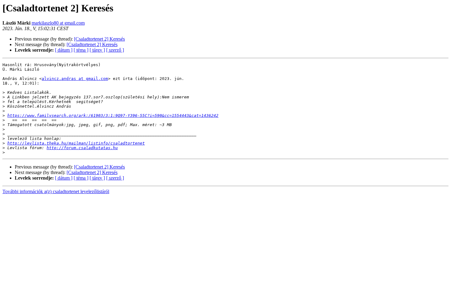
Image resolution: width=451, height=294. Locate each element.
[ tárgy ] (97, 50)
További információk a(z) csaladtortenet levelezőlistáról (55, 191)
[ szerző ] (115, 50)
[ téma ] (81, 50)
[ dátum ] (63, 50)
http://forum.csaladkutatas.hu (82, 147)
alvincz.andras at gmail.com (75, 78)
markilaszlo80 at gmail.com (58, 23)
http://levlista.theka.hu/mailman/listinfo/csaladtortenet (76, 143)
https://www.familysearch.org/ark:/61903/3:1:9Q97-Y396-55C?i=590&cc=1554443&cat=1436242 (112, 115)
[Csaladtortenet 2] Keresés (99, 39)
